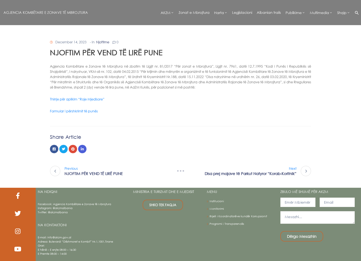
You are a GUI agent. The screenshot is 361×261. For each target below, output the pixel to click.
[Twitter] (63, 149)
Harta (219, 12)
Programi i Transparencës (227, 224)
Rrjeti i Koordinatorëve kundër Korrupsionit (238, 216)
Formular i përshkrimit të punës (74, 111)
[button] (355, 12)
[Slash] (180, 171)
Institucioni (217, 201)
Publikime (294, 12)
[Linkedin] (82, 149)
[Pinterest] (73, 149)
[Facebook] (54, 149)
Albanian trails (269, 12)
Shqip (342, 12)
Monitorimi (217, 209)
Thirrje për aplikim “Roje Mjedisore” (77, 99)
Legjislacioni (242, 12)
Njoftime (102, 42)
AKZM (165, 12)
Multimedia (319, 12)
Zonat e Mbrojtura (194, 12)
